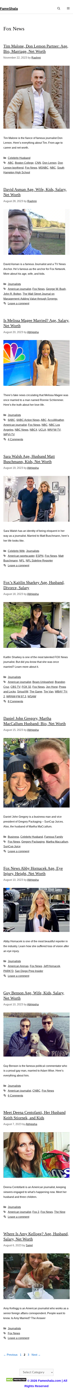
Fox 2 (35, 1212)
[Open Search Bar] (58, 8)
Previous (10, 1354)
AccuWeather (56, 420)
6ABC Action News (28, 420)
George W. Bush (56, 289)
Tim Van (48, 691)
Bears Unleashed (42, 682)
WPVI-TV (9, 434)
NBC (53, 167)
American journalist (19, 289)
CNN (38, 162)
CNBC (36, 1090)
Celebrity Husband (19, 158)
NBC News (21, 429)
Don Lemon (49, 162)
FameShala (9, 8)
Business (13, 836)
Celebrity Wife (16, 551)
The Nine (59, 1212)
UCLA (42, 429)
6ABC (11, 420)
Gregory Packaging (33, 841)
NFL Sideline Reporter (39, 560)
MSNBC (44, 167)
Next (36, 1354)
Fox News (31, 167)
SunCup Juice (12, 846)
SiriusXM (22, 691)
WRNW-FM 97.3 (16, 696)
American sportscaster (21, 555)
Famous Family (53, 836)
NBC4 (33, 429)
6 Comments (15, 1095)
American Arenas (18, 966)
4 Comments (15, 439)
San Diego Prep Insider (29, 971)
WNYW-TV (54, 429)
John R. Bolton (12, 293)
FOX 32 (26, 686)
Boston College (24, 162)
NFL (21, 560)
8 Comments (15, 701)
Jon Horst (52, 686)
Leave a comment (18, 303)
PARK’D (8, 971)
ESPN (39, 555)
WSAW (32, 696)
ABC (11, 162)
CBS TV (15, 686)
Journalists (14, 284)
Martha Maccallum (57, 841)
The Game (36, 691)
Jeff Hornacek (51, 966)
